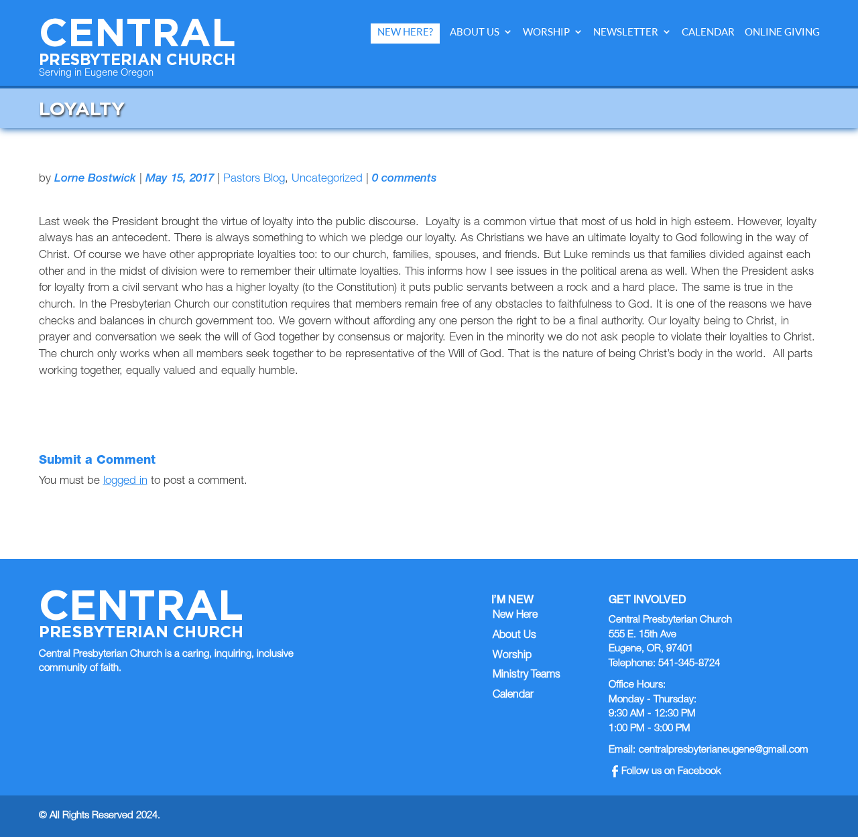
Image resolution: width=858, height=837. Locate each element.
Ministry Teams (526, 675)
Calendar (708, 31)
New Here (515, 615)
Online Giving (782, 31)
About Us (474, 31)
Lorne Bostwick (95, 179)
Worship (546, 31)
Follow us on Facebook (671, 772)
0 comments (404, 179)
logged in (125, 481)
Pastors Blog (254, 179)
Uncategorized (327, 179)
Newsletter (625, 31)
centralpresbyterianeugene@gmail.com (723, 750)
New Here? (405, 31)
